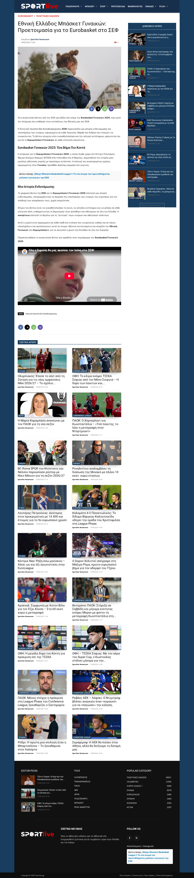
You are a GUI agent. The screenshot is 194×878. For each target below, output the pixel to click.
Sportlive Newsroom (39, 39)
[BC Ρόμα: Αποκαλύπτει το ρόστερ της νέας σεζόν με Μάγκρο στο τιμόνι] (136, 159)
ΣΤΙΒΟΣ (22, 508)
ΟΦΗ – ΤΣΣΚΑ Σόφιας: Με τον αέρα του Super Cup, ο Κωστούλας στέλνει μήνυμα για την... (96, 657)
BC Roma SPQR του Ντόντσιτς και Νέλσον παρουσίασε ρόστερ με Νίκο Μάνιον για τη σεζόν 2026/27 (41, 472)
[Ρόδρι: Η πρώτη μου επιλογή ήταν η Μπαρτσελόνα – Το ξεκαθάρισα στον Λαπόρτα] (42, 726)
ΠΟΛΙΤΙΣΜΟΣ (134, 61)
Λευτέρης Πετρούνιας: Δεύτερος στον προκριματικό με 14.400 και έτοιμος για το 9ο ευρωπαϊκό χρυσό (42, 516)
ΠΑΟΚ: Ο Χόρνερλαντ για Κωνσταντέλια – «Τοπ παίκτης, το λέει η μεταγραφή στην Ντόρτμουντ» (95, 426)
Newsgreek (148, 846)
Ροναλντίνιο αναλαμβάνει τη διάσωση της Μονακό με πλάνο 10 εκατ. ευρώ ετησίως (95, 472)
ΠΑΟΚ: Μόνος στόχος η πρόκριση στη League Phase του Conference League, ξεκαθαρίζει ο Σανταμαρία (41, 701)
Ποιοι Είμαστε (125, 875)
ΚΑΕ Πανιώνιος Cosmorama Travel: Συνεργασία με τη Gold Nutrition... (160, 123)
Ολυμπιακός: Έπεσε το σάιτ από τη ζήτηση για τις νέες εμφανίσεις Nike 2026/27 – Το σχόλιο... (41, 379)
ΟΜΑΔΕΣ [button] (149, 6)
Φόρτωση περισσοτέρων (151, 205)
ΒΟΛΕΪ (21, 415)
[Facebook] (91, 109)
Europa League (80, 371)
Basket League (136, 181)
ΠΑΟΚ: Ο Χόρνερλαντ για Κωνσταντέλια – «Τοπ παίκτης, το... (161, 71)
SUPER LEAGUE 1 (136, 198)
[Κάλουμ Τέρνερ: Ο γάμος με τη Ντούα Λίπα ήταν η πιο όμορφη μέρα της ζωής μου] (136, 142)
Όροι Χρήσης (149, 875)
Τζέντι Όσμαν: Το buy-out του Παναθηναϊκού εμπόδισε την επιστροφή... (160, 174)
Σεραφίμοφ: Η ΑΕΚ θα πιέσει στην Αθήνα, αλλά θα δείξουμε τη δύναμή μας (96, 746)
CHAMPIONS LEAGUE (81, 693)
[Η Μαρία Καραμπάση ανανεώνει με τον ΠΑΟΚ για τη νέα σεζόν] (42, 405)
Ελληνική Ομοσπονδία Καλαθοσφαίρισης (41, 314)
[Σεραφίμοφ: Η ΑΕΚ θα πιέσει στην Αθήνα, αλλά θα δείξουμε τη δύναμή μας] (96, 726)
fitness (132, 44)
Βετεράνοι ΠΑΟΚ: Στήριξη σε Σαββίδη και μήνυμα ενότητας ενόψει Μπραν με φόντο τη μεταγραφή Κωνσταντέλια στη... (94, 611)
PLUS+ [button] (162, 6)
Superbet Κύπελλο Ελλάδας (85, 508)
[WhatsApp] (105, 109)
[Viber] (111, 109)
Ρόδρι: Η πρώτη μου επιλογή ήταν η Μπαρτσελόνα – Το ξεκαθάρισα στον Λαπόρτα (42, 746)
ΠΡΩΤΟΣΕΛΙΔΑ (118, 6)
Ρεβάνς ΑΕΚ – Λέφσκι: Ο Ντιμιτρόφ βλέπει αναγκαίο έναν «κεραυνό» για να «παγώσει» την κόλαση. (96, 701)
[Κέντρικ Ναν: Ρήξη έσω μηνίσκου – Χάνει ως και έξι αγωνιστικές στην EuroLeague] (42, 545)
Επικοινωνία (137, 875)
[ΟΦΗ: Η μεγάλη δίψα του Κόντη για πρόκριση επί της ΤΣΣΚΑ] (42, 637)
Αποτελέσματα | (134, 846)
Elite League (135, 129)
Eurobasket (25, 16)
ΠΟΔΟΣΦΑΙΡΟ (72, 6)
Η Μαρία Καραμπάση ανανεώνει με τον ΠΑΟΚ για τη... (160, 89)
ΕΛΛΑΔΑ (22, 371)
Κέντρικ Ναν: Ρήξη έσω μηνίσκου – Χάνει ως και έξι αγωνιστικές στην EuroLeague (41, 564)
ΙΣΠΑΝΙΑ (22, 737)
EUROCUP (133, 163)
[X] (98, 109)
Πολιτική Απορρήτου (164, 875)
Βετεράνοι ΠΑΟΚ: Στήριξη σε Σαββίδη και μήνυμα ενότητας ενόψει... (160, 106)
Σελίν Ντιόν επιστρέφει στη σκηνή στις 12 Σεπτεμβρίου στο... (160, 54)
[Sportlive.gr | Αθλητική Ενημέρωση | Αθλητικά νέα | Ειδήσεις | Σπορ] (37, 833)
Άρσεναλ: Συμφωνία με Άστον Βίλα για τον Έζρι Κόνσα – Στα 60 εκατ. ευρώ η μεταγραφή (41, 609)
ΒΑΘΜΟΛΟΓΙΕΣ (135, 6)
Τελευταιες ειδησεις (47, 16)
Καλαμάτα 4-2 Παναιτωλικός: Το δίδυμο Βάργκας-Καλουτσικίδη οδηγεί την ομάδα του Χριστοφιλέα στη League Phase (96, 518)
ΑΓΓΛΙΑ (21, 600)
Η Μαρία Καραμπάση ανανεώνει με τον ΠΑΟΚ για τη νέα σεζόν (41, 422)
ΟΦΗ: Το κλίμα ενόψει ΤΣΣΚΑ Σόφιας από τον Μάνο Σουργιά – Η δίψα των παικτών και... (95, 379)
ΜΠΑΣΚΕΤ (89, 6)
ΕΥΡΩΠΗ (22, 463)
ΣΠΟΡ (102, 6)
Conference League (82, 415)
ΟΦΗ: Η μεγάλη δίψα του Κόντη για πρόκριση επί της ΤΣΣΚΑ (41, 655)
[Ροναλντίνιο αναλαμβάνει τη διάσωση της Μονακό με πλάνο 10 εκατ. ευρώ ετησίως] (96, 453)
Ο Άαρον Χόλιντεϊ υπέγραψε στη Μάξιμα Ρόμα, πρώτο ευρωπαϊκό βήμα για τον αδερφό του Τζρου (94, 564)
